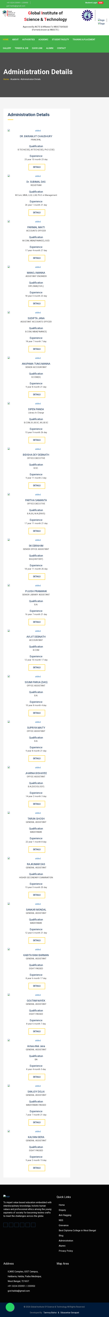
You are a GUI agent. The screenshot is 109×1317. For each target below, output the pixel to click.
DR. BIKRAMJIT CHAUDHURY (36, 136)
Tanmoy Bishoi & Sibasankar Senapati (60, 1312)
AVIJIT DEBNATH (36, 636)
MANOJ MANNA (36, 272)
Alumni (49, 48)
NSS (61, 1220)
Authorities (28, 39)
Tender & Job (21, 48)
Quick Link (37, 48)
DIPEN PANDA (36, 409)
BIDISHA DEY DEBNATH (36, 454)
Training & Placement (84, 39)
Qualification (36, 146)
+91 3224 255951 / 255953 (17, 3)
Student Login (93, 3)
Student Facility (60, 39)
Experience (36, 155)
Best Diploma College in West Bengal (77, 1230)
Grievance (64, 1225)
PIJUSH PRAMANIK (36, 591)
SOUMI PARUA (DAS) (36, 682)
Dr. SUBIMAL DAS (36, 181)
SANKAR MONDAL (36, 909)
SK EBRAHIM (36, 545)
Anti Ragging (65, 1215)
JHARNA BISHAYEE (36, 773)
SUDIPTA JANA (36, 318)
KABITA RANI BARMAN (36, 955)
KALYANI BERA (36, 1137)
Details (37, 167)
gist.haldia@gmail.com (15, 6)
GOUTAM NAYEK (36, 1000)
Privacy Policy (66, 1251)
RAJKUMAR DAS (36, 864)
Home (6, 39)
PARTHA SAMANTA (36, 500)
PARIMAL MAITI (36, 227)
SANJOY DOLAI (36, 1091)
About (15, 39)
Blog (61, 1235)
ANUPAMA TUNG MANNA (36, 363)
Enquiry (62, 1210)
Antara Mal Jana (36, 1046)
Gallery (7, 48)
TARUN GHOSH (36, 818)
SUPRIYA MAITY (36, 727)
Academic (43, 39)
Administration (66, 1240)
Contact (61, 48)
